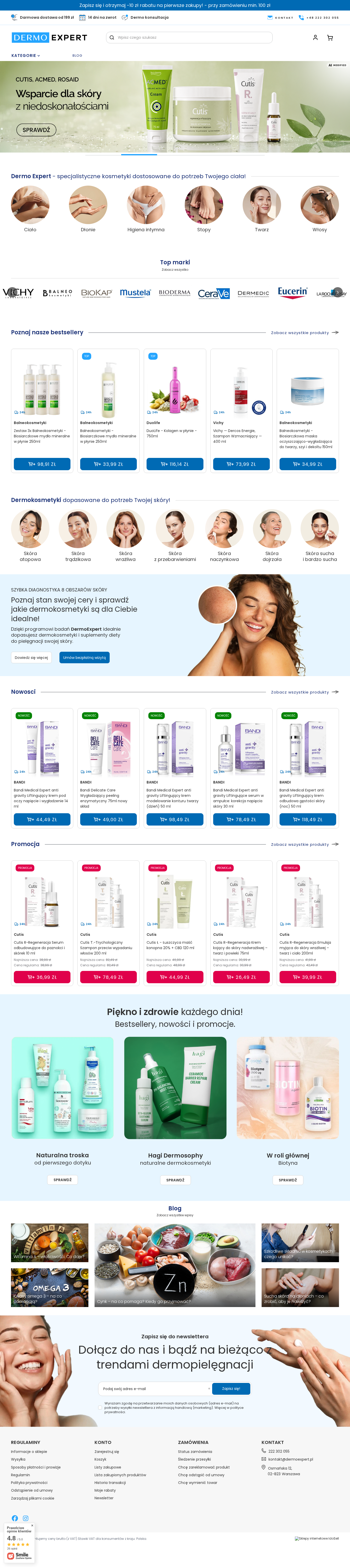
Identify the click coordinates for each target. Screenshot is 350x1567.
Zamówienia (193, 1442)
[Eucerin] (292, 293)
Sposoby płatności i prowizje (36, 1467)
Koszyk (100, 1459)
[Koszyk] (330, 37)
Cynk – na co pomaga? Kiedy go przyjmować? (144, 1301)
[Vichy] (18, 293)
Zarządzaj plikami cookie (32, 1498)
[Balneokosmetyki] (57, 293)
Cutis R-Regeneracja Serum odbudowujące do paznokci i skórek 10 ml (39, 948)
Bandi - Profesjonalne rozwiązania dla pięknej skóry (211, 158)
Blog (77, 56)
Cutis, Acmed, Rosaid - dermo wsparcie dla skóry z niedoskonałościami (139, 158)
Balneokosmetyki (30, 422)
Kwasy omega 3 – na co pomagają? (38, 1299)
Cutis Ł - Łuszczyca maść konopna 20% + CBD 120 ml (170, 945)
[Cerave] (214, 293)
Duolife (153, 422)
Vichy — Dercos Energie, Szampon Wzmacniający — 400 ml (237, 436)
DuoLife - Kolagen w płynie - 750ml (172, 433)
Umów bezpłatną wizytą (84, 657)
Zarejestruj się (107, 1451)
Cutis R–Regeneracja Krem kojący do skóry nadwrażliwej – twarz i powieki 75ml (240, 948)
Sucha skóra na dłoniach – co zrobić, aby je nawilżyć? (294, 1299)
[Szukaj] (112, 37)
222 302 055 (279, 1451)
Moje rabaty (105, 1490)
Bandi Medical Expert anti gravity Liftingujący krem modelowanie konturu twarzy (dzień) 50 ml (173, 798)
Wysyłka (18, 1459)
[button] (12, 292)
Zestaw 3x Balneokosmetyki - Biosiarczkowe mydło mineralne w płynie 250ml (42, 436)
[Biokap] (96, 293)
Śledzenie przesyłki (194, 1459)
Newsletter (104, 1498)
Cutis (19, 934)
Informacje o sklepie (29, 1451)
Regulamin (20, 1475)
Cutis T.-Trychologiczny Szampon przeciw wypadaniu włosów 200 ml (106, 948)
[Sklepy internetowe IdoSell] (317, 1538)
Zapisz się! (231, 1388)
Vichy (218, 422)
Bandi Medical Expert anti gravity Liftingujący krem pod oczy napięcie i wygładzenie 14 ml (41, 798)
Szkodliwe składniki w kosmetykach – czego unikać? (300, 1254)
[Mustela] (136, 293)
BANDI (19, 782)
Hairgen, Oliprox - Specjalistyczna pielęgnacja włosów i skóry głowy (247, 158)
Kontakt (273, 1442)
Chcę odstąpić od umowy (201, 1475)
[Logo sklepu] (49, 37)
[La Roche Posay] (331, 293)
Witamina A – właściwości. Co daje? (49, 1257)
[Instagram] (25, 1518)
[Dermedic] (253, 293)
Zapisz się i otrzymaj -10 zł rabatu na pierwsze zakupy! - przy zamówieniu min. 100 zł (175, 5)
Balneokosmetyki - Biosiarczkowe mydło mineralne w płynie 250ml (108, 436)
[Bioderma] (175, 293)
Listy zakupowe (108, 1467)
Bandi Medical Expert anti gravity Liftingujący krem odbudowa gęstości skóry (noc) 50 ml (302, 798)
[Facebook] (15, 1518)
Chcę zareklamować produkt (204, 1467)
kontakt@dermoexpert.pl (291, 1459)
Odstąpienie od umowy (32, 1490)
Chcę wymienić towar (197, 1482)
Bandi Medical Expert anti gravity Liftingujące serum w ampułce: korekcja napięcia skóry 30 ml (238, 798)
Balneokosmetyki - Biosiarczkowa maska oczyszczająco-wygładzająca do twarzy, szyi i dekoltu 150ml (306, 438)
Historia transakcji (110, 1482)
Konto (103, 1442)
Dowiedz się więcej (31, 657)
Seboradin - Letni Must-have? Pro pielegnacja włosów (175, 158)
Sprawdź (63, 1179)
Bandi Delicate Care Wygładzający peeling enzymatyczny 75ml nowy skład (103, 798)
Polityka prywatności (29, 1482)
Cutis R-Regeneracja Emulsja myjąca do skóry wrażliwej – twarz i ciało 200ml (305, 948)
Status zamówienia (195, 1451)
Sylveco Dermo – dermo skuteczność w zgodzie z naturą (103, 158)
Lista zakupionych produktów (120, 1475)
